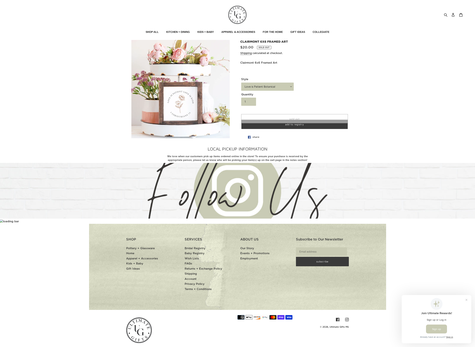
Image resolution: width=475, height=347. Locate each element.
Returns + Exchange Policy (203, 268)
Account (190, 279)
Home (130, 253)
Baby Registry (194, 253)
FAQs (188, 263)
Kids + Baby (134, 263)
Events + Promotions (255, 253)
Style (244, 79)
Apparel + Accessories (142, 258)
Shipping (246, 53)
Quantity (247, 94)
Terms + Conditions (198, 289)
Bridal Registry (195, 248)
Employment (249, 258)
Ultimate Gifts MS (339, 327)
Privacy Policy (194, 284)
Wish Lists (192, 258)
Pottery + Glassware (140, 248)
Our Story (247, 248)
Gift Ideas (133, 268)
